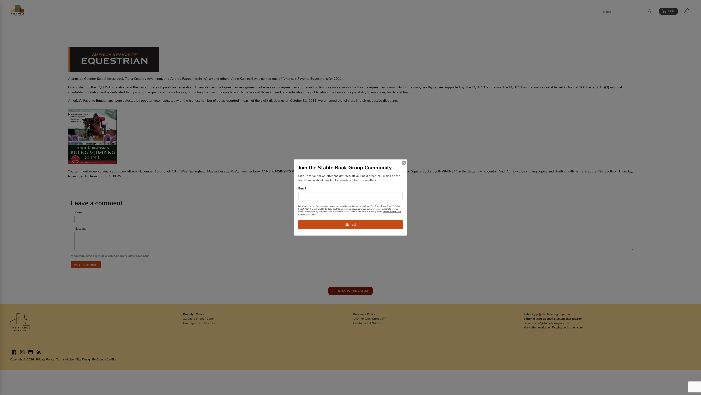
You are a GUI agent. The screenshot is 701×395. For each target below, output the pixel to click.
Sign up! (350, 224)
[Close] (404, 163)
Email (302, 188)
